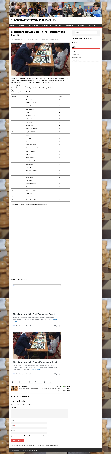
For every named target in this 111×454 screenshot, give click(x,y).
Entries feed (75, 54)
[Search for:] (86, 32)
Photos (57, 25)
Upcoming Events (54, 39)
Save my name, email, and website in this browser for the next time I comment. (35, 436)
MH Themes (34, 450)
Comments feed (76, 57)
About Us (21, 25)
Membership (46, 25)
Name (13, 420)
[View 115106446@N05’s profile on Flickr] (76, 42)
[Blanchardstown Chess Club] (55, 15)
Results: (90, 25)
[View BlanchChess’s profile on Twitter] (74, 42)
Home (12, 25)
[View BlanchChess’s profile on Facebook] (72, 42)
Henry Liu (28, 39)
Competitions (37, 39)
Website (13, 431)
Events (80, 25)
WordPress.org (76, 60)
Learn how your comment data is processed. (45, 445)
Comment (13, 407)
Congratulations (45, 39)
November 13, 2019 (18, 39)
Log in (73, 51)
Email (12, 426)
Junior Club (33, 25)
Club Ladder (69, 25)
